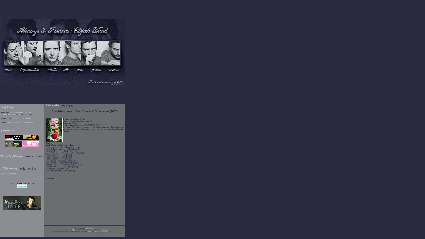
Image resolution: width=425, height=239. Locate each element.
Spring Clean (29, 122)
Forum (28, 112)
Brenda (28, 118)
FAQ (5, 114)
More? (22, 148)
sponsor (89, 231)
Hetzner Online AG (101, 231)
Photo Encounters (17, 112)
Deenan (15, 118)
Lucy (22, 118)
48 (19, 114)
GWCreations (90, 228)
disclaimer (104, 230)
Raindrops (18, 122)
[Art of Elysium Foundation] (22, 209)
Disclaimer (12, 114)
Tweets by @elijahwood (9, 173)
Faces (9, 122)
